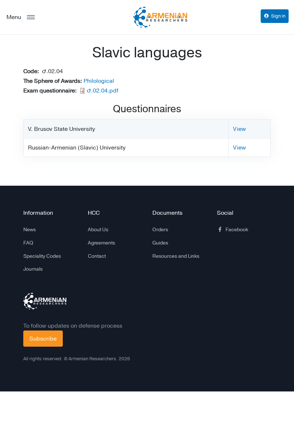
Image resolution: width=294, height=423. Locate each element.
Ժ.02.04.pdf (102, 90)
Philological (99, 81)
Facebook (237, 229)
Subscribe (43, 338)
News (29, 229)
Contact (97, 256)
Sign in (278, 16)
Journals (33, 268)
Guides (160, 242)
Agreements (101, 242)
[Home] (160, 17)
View (239, 129)
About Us (98, 229)
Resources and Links (175, 256)
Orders (160, 229)
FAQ (28, 242)
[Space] (44, 301)
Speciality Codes (42, 256)
